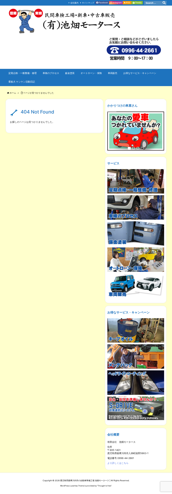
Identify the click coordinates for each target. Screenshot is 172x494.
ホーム (13, 92)
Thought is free (104, 486)
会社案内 (74, 3)
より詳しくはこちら (117, 462)
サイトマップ (88, 3)
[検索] (164, 3)
